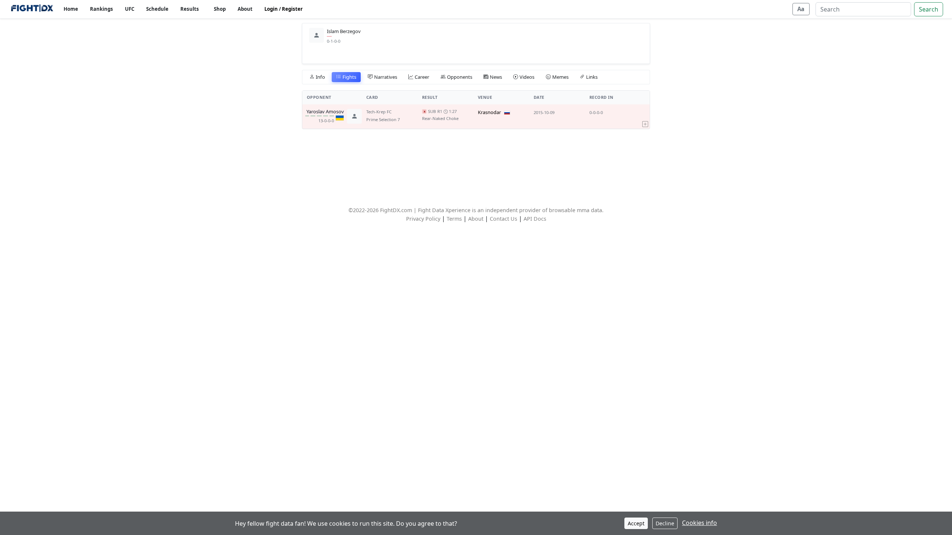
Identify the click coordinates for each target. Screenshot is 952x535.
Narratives (385, 77)
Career (422, 77)
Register (292, 9)
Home (71, 9)
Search (928, 9)
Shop (220, 9)
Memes (560, 77)
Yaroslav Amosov (325, 112)
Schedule (157, 9)
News (496, 77)
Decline (665, 523)
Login (271, 9)
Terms (454, 218)
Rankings (101, 9)
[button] (645, 116)
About (245, 9)
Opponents (459, 77)
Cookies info (699, 523)
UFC (129, 9)
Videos (527, 77)
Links (592, 77)
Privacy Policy (423, 218)
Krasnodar (489, 112)
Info (320, 77)
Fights (349, 77)
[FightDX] (32, 9)
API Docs (535, 218)
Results (189, 9)
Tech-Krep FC (379, 111)
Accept (636, 523)
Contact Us (503, 218)
